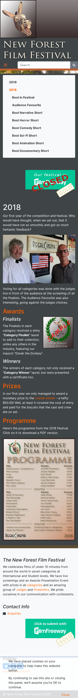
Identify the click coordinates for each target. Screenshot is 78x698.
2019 (13, 82)
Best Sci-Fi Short (24, 135)
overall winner (45, 398)
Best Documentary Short (30, 151)
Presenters (41, 589)
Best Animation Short (28, 143)
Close (65, 695)
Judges (21, 589)
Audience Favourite (26, 105)
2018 (13, 90)
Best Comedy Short (26, 128)
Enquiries (14, 613)
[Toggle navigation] (5, 65)
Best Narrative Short (27, 113)
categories (34, 585)
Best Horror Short (25, 120)
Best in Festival (23, 97)
